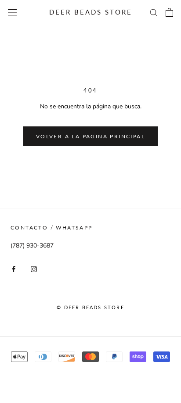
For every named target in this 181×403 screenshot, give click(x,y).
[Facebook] (14, 268)
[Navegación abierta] (12, 12)
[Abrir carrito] (169, 12)
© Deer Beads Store (90, 307)
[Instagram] (34, 268)
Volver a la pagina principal (90, 136)
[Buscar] (154, 12)
